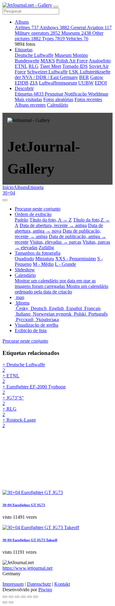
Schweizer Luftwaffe (47, 71)
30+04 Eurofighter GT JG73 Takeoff (29, 540)
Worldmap (98, 93)
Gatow (96, 77)
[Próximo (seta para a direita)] (11, 602)
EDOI (101, 82)
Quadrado (24, 258)
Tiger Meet (50, 66)
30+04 (8, 192)
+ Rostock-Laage (19, 422)
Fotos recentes (88, 99)
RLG (34, 66)
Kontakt (62, 584)
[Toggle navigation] (55, 7)
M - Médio (43, 264)
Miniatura (44, 258)
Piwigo (45, 589)
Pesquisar (54, 93)
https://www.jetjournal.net (27, 568)
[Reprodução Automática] (35, 597)
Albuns (22, 22)
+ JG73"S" (13, 400)
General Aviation (91, 27)
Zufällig (46, 247)
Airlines (27, 27)
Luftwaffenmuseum (58, 82)
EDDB (22, 82)
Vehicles (77, 38)
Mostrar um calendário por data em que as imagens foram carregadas (55, 283)
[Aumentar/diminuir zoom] (23, 597)
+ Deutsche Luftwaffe (23, 367)
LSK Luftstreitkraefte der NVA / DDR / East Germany (62, 74)
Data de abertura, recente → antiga (53, 225)
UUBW (86, 82)
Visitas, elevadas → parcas (55, 242)
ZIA (34, 82)
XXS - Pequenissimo (75, 258)
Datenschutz (39, 584)
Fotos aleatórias (58, 99)
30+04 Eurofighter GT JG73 (23, 505)
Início (7, 187)
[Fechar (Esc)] (4, 597)
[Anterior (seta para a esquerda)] (4, 602)
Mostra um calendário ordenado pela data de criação (61, 289)
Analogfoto (100, 60)
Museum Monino (71, 55)
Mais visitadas (28, 99)
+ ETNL (10, 378)
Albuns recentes (30, 105)
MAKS (47, 60)
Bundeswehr (27, 60)
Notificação (76, 93)
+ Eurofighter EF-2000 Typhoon (34, 389)
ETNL (21, 66)
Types (53, 38)
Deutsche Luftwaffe (34, 55)
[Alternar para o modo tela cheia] (17, 597)
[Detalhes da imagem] (29, 597)
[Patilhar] (11, 597)
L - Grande (65, 264)
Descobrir (24, 88)
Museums (76, 33)
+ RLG (9, 411)
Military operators (37, 33)
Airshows (54, 27)
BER (84, 77)
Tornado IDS (75, 66)
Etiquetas (24, 49)
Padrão (21, 219)
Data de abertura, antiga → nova (59, 228)
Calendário (57, 105)
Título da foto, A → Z (50, 219)
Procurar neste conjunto (25, 341)
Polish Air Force (72, 60)
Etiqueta (36, 187)
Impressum (13, 584)
